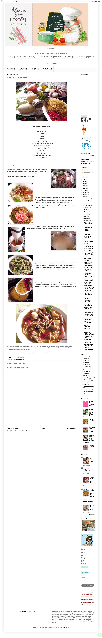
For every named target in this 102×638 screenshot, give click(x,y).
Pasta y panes (86, 380)
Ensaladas (85, 371)
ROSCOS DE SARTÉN (87, 237)
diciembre (87, 198)
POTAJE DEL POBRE (87, 297)
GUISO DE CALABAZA (87, 233)
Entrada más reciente (13, 428)
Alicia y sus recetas (88, 161)
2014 (84, 194)
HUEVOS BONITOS (91, 446)
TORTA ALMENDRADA (88, 322)
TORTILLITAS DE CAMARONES (88, 311)
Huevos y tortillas (87, 377)
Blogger (66, 627)
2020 (84, 181)
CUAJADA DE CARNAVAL (87, 270)
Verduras (85, 395)
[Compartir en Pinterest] (23, 357)
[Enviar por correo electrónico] (17, 357)
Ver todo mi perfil (86, 163)
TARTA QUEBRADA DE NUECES (89, 304)
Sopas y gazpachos (88, 391)
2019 (84, 183)
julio (85, 209)
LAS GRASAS (87, 258)
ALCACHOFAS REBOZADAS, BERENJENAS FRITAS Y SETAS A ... (89, 253)
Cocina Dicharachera (88, 489)
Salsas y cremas (87, 389)
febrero (86, 220)
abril (85, 216)
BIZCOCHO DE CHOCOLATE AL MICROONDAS (89, 287)
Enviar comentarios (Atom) (22, 430)
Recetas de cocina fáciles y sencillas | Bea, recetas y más (88, 503)
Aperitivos (85, 356)
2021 (84, 179)
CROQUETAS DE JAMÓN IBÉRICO (89, 315)
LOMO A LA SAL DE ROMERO (89, 277)
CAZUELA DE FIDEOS (87, 230)
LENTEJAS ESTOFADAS (88, 226)
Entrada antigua (71, 428)
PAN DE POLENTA (92, 420)
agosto (86, 207)
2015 (84, 192)
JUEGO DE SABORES (88, 476)
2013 (84, 196)
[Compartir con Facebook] (22, 357)
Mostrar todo (92, 514)
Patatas (85, 382)
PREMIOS (35, 69)
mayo (86, 214)
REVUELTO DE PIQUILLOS (88, 308)
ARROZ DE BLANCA (87, 301)
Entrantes (85, 373)
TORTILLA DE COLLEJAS (87, 329)
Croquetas (85, 366)
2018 (84, 186)
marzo (86, 218)
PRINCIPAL (11, 69)
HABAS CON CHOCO (87, 273)
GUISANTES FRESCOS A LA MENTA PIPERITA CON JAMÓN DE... (89, 335)
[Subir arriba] (99, 635)
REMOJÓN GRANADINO (88, 223)
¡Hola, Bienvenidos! (89, 349)
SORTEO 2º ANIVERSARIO (91, 403)
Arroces (85, 358)
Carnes (85, 360)
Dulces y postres (87, 368)
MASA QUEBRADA (89, 248)
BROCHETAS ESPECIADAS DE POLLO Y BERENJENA (89, 292)
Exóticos (85, 375)
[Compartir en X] (20, 357)
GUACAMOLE (87, 260)
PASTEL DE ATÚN (88, 280)
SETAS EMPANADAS (88, 325)
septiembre (87, 205)
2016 (84, 190)
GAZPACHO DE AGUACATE (88, 318)
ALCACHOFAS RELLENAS (88, 283)
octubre (86, 203)
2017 (84, 188)
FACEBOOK (47, 69)
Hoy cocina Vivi (87, 457)
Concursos (86, 362)
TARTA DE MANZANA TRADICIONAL (88, 245)
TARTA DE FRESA (89, 267)
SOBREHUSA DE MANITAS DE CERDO (88, 346)
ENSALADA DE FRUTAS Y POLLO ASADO (88, 264)
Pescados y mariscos (18, 359)
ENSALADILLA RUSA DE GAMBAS (92, 429)
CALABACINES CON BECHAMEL (89, 240)
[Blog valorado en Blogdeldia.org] (85, 573)
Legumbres (86, 379)
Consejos (85, 364)
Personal (85, 384)
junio (85, 211)
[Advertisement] (42, 415)
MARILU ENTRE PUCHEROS (87, 468)
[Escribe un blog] (19, 357)
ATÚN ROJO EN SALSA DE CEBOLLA (88, 341)
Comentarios (86, 172)
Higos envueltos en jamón (92, 460)
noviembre (87, 201)
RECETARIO (23, 69)
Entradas (85, 169)
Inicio (43, 428)
